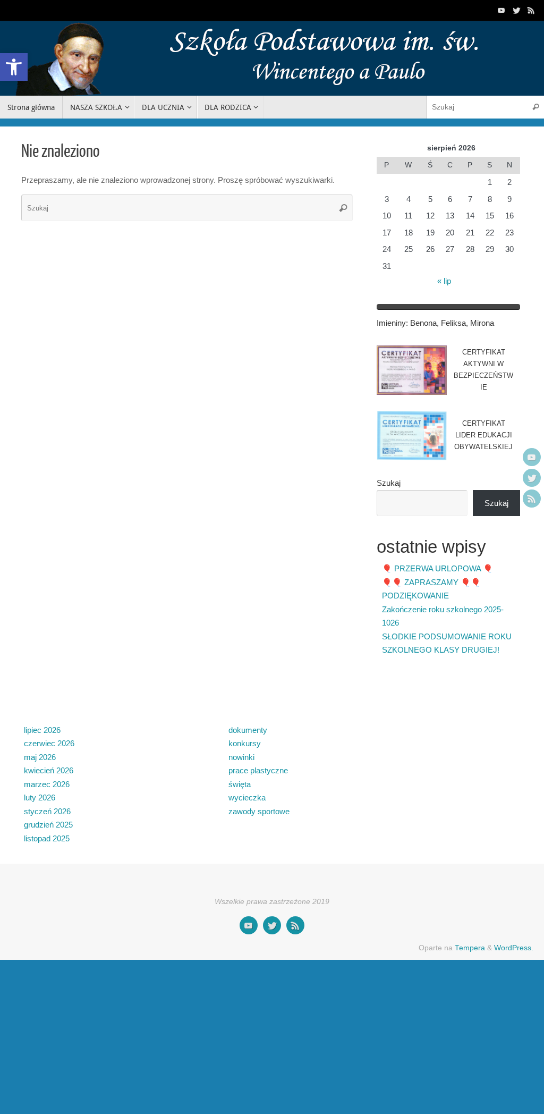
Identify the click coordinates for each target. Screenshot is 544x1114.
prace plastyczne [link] (258, 770)
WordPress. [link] (513, 948)
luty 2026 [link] (39, 797)
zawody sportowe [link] (259, 811)
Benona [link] (423, 322)
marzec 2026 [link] (47, 784)
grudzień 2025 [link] (48, 824)
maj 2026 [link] (40, 757)
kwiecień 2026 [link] (48, 770)
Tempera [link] (470, 948)
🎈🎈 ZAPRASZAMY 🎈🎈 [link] (431, 582)
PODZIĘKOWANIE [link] (415, 595)
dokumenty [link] (247, 730)
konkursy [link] (244, 743)
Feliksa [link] (453, 322)
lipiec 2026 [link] (42, 730)
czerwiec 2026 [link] (49, 743)
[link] (14, 67)
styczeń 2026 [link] (47, 811)
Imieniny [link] (391, 322)
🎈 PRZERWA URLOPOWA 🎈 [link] (437, 568)
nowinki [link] (241, 757)
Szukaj (389, 482)
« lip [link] (444, 280)
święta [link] (239, 784)
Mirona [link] (482, 322)
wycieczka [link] (247, 797)
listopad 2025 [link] (47, 838)
